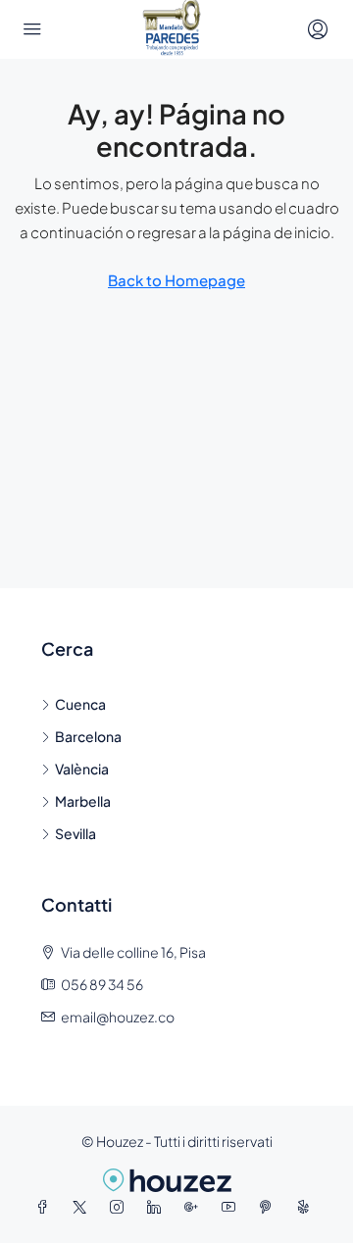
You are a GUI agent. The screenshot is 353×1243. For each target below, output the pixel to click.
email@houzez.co (118, 1016)
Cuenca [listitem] (80, 704)
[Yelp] (307, 1207)
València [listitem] (82, 768)
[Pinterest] (269, 1207)
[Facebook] (46, 1207)
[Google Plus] (195, 1207)
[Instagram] (120, 1207)
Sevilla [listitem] (75, 833)
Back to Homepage (176, 280)
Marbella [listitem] (83, 801)
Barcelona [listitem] (88, 736)
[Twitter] (83, 1207)
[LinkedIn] (158, 1207)
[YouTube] (232, 1207)
